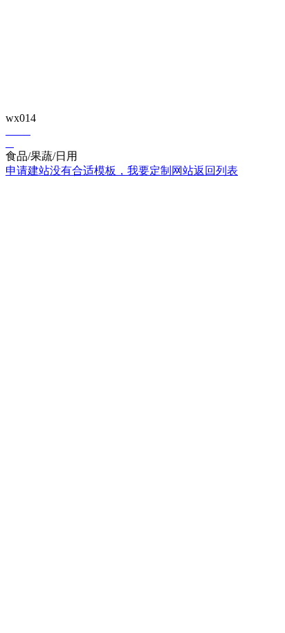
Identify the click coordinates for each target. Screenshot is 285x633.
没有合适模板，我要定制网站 (122, 170)
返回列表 (216, 170)
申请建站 (28, 170)
